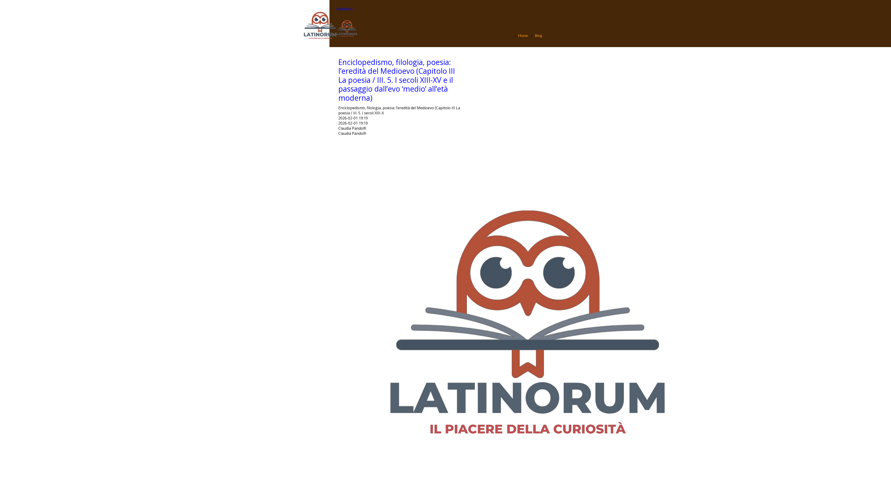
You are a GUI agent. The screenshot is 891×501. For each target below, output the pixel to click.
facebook (344, 8)
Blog (538, 36)
